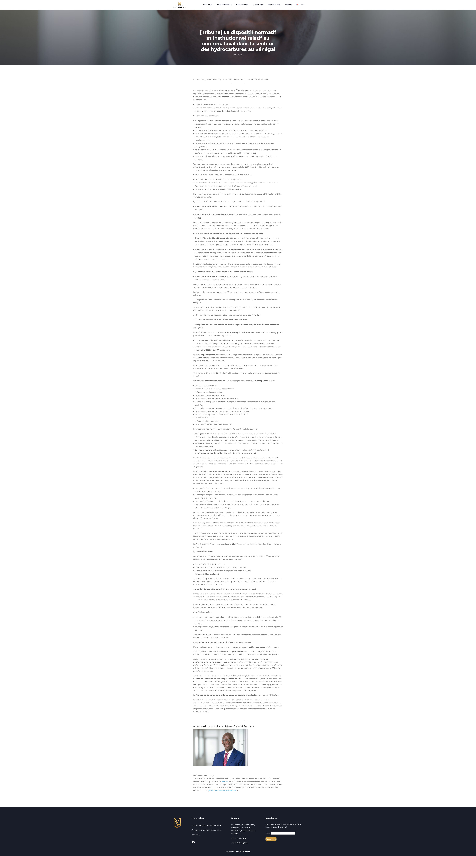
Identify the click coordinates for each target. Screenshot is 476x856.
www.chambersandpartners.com (223, 790)
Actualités (196, 835)
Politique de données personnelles (207, 830)
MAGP (225, 782)
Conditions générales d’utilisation (206, 825)
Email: (268, 833)
